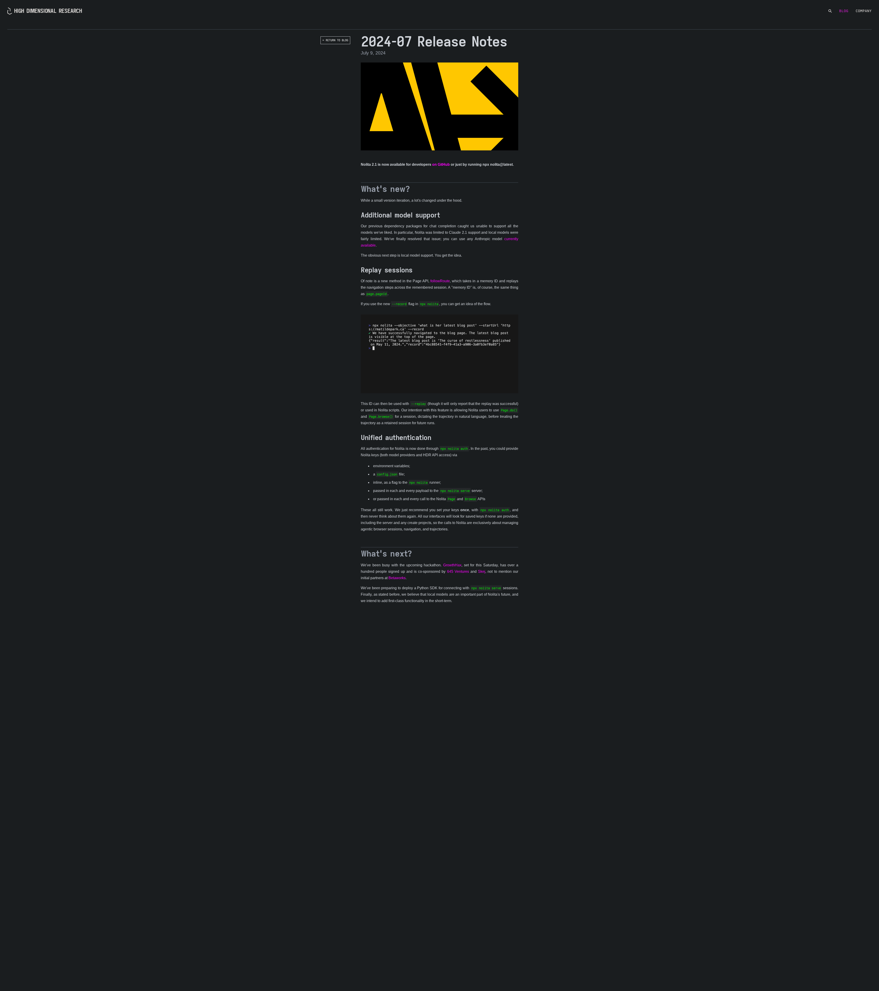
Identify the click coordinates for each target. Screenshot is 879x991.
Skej (481, 571)
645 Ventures (458, 571)
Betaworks (397, 578)
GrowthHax (452, 565)
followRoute (440, 281)
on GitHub (441, 164)
